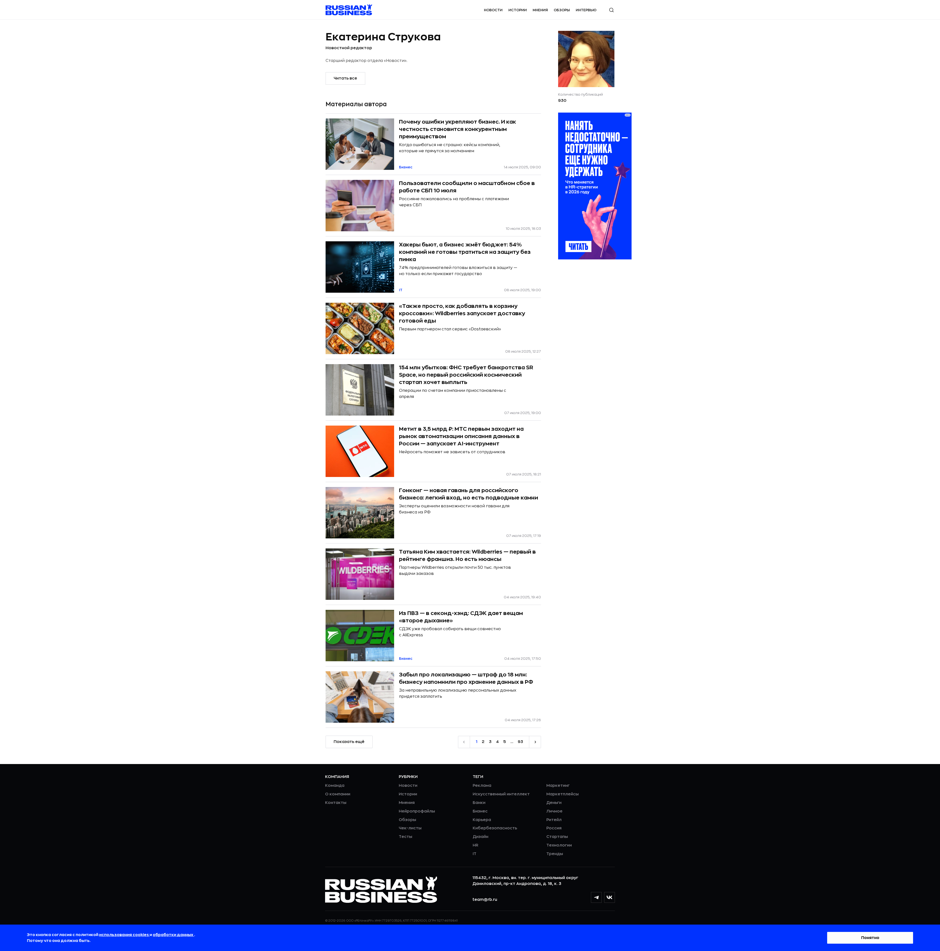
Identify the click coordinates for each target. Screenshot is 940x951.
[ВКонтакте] (609, 897)
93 (520, 742)
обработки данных (173, 935)
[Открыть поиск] (611, 10)
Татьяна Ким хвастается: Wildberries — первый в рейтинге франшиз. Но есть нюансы (467, 555)
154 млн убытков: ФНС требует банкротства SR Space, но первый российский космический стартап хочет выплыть (466, 375)
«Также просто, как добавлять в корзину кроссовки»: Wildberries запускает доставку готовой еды (462, 313)
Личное (554, 811)
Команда (334, 786)
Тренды (554, 854)
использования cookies (124, 935)
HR (475, 845)
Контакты (335, 803)
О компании (337, 794)
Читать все (345, 78)
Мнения (540, 10)
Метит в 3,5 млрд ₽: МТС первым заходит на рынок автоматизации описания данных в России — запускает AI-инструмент (461, 436)
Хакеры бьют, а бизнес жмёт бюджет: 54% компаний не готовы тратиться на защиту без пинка (465, 252)
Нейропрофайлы (417, 811)
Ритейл (554, 820)
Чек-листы (410, 828)
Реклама (482, 786)
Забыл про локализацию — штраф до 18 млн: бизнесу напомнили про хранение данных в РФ (466, 678)
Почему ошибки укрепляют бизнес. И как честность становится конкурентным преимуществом (457, 129)
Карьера (482, 820)
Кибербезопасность (495, 828)
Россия (554, 828)
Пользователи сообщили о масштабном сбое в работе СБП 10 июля (467, 187)
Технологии (559, 845)
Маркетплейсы (562, 794)
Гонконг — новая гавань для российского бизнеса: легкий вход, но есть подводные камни (468, 494)
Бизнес (480, 811)
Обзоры (562, 10)
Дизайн (480, 837)
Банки (479, 803)
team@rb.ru (484, 900)
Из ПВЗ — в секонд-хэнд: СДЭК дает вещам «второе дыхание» (461, 617)
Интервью (586, 10)
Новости (493, 10)
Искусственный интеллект (501, 794)
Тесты (405, 837)
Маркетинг (558, 786)
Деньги (554, 803)
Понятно (870, 938)
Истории (517, 10)
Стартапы (557, 837)
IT (474, 854)
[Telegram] (596, 897)
